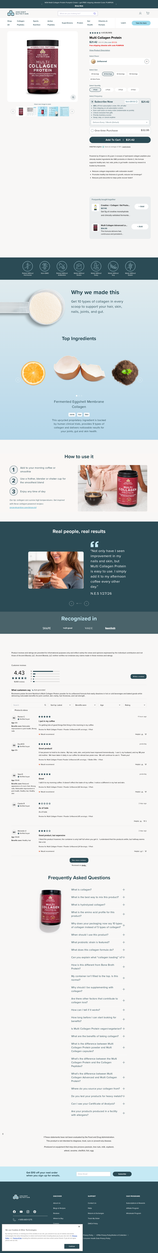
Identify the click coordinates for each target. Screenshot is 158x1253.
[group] (137, 102)
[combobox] (78, 13)
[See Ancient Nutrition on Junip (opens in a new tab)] (84, 865)
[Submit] (95, 13)
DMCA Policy (93, 1223)
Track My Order (94, 1218)
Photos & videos (21, 710)
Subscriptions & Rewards (135, 1203)
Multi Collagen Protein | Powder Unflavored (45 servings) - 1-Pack (70, 729)
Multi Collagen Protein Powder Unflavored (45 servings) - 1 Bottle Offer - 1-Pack (75, 759)
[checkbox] (29, 710)
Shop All (9, 23)
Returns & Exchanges (96, 1213)
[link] (100, 32)
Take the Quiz (141, 23)
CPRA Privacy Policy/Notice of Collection (111, 1235)
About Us (56, 1203)
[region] (42, 1237)
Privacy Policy (88, 1235)
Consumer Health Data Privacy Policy (96, 1238)
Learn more (126, 147)
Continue (72, 1246)
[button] (45, 671)
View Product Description (99, 50)
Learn (123, 22)
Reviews (56, 1213)
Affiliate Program (132, 1208)
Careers (56, 1223)
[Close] (79, 1226)
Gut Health (90, 23)
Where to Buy (58, 1218)
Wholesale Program (133, 1213)
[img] (38, 690)
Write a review (138, 676)
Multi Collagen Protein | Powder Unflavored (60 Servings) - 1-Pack (70, 787)
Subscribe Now (104, 102)
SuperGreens (67, 23)
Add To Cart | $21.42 (120, 140)
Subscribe (122, 1174)
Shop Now (106, 4)
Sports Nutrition (36, 23)
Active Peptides (51, 23)
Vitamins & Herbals (102, 23)
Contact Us (92, 1203)
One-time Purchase (106, 130)
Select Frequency (95, 96)
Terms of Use (17, 1238)
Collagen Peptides (20, 23)
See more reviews (79, 860)
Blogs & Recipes (59, 1208)
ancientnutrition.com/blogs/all (23, 507)
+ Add (141, 206)
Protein (80, 23)
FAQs (90, 1208)
